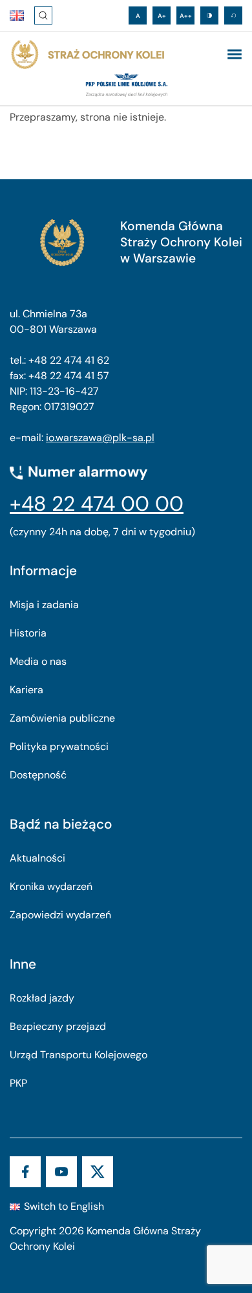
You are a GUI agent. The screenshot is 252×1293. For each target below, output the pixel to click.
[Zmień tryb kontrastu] (209, 15)
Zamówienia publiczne (62, 718)
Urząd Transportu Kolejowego (78, 1054)
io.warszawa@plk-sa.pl (100, 437)
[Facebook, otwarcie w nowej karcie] (25, 1171)
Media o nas (38, 661)
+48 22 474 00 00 (97, 503)
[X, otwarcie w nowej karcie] (97, 1171)
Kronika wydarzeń (51, 886)
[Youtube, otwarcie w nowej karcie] (61, 1171)
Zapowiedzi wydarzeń (60, 915)
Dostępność (38, 775)
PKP (18, 1083)
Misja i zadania (44, 604)
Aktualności (37, 858)
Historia (28, 633)
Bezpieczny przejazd (58, 1026)
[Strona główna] (87, 54)
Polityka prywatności (59, 746)
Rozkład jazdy (42, 998)
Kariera (26, 689)
